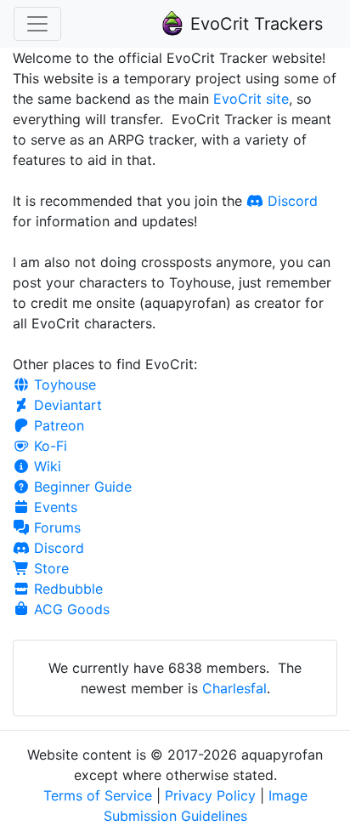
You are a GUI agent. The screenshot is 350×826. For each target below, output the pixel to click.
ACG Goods (70, 609)
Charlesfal (234, 688)
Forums (55, 527)
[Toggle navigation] (37, 24)
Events (53, 507)
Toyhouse (63, 384)
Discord (290, 200)
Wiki (45, 466)
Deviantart (66, 404)
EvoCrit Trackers (254, 24)
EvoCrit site (251, 98)
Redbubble (66, 588)
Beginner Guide (81, 486)
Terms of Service (97, 795)
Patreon (57, 425)
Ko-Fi (48, 445)
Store (49, 568)
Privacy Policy (210, 795)
